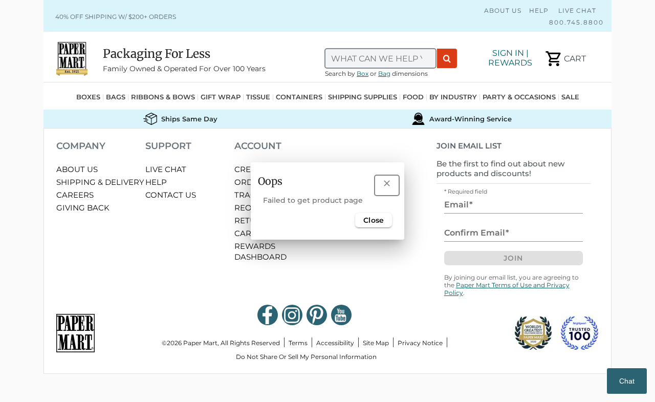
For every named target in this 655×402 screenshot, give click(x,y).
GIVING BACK (83, 208)
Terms (298, 343)
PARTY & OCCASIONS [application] (519, 97)
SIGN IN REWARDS (510, 58)
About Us (502, 10)
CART (245, 233)
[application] (564, 59)
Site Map (376, 343)
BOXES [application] (88, 97)
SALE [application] (570, 97)
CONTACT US (170, 195)
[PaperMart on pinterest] (317, 315)
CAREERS (75, 195)
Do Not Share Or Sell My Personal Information (306, 357)
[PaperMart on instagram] (292, 315)
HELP (156, 182)
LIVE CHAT (165, 169)
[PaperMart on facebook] (267, 315)
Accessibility (335, 343)
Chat (627, 381)
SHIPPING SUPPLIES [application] (362, 97)
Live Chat (576, 10)
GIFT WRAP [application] (221, 97)
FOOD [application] (413, 97)
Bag (384, 73)
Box (362, 73)
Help (539, 10)
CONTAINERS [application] (299, 97)
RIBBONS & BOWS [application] (163, 97)
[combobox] (380, 58)
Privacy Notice (420, 343)
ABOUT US (77, 169)
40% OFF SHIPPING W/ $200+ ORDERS (115, 16)
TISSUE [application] (258, 97)
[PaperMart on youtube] (341, 315)
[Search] (447, 58)
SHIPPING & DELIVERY (100, 182)
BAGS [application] (115, 97)
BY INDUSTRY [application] (453, 97)
